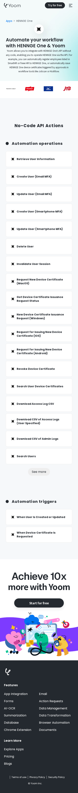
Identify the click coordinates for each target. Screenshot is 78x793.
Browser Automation (54, 723)
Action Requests (51, 701)
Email (43, 694)
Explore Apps (14, 749)
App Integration (16, 694)
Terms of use (19, 777)
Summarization (15, 715)
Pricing (9, 756)
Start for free (39, 603)
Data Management (53, 708)
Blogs (8, 764)
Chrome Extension (17, 730)
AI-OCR (9, 708)
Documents (47, 730)
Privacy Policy (37, 777)
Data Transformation (55, 715)
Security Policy (56, 777)
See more (39, 472)
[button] (70, 5)
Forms (8, 701)
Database (11, 723)
